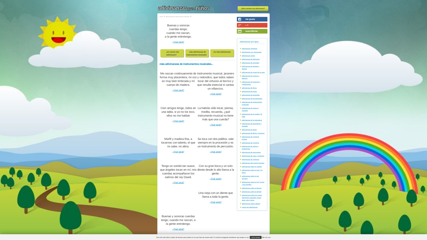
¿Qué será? (178, 42)
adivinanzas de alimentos (251, 59)
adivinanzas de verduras (250, 159)
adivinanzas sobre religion (251, 204)
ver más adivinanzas (222, 52)
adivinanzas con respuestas (251, 52)
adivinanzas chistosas (249, 48)
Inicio (161, 16)
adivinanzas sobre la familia (251, 192)
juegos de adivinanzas (250, 207)
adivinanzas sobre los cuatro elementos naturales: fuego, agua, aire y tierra (252, 197)
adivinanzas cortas (248, 56)
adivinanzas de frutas (249, 91)
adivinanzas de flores (249, 88)
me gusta (250, 19)
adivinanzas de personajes (251, 152)
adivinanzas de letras (249, 130)
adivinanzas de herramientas (252, 98)
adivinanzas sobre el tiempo (252, 188)
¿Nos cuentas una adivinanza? (253, 8)
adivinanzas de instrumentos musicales (177, 16)
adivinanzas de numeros (250, 143)
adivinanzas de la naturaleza (252, 120)
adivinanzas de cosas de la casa (253, 72)
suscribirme (251, 31)
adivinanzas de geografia (251, 95)
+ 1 (246, 25)
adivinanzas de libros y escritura (253, 133)
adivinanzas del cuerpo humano (253, 163)
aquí (269, 237)
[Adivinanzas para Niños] (184, 10)
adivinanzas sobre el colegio (252, 166)
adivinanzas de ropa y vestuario (253, 156)
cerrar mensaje (256, 237)
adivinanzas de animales (250, 63)
